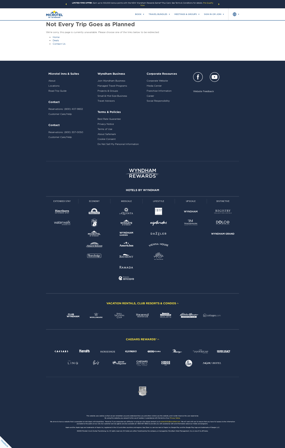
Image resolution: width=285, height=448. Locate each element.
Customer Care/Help (60, 114)
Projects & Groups (108, 91)
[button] (66, 4)
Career (150, 96)
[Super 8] (94, 223)
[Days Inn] (94, 212)
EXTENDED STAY (62, 201)
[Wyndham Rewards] (142, 173)
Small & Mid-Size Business (112, 96)
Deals (56, 40)
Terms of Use (105, 129)
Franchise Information (159, 91)
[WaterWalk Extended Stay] (62, 223)
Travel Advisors (106, 101)
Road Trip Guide (57, 91)
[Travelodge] (94, 257)
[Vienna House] (158, 245)
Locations (54, 86)
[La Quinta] (126, 212)
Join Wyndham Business (111, 80)
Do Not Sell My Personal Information (118, 144)
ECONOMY (94, 201)
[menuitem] (139, 14)
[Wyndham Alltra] (158, 257)
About (51, 80)
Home (56, 37)
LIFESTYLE (158, 201)
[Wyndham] (190, 212)
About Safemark (107, 134)
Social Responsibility (158, 101)
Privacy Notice (106, 124)
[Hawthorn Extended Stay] (62, 212)
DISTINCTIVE (223, 201)
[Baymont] (126, 257)
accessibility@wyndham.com (170, 421)
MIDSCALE (126, 201)
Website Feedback (203, 91)
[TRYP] (158, 212)
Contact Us (59, 44)
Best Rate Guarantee (109, 119)
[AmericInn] (126, 245)
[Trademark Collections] (190, 223)
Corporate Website (157, 80)
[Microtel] (94, 234)
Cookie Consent (107, 139)
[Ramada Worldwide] (126, 268)
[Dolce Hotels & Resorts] (223, 223)
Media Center (154, 86)
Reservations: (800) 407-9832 (65, 109)
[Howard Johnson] (94, 245)
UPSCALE (191, 201)
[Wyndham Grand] (223, 234)
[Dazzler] (158, 234)
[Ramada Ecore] (126, 279)
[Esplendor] (158, 223)
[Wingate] (126, 223)
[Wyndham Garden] (126, 234)
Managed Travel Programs (112, 86)
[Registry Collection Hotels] (223, 212)
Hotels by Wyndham (142, 190)
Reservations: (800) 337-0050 (65, 132)
